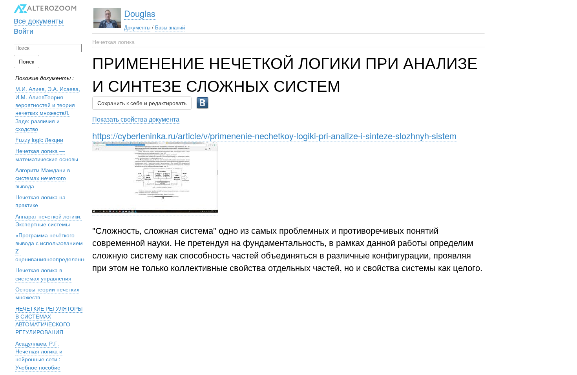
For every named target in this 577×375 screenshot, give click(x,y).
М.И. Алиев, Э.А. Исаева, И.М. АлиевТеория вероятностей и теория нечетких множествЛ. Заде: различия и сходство (47, 108)
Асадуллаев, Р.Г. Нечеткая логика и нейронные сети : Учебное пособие (38, 355)
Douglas (139, 13)
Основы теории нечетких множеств (47, 293)
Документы (137, 27)
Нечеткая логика (113, 42)
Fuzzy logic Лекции (39, 140)
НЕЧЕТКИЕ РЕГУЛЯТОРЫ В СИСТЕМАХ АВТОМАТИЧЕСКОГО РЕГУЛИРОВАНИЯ (48, 320)
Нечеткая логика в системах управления (43, 274)
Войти (23, 30)
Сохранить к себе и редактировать (141, 103)
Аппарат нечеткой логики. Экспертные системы (48, 220)
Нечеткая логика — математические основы (46, 154)
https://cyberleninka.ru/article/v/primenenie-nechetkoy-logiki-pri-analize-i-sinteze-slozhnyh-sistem (274, 135)
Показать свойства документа (135, 119)
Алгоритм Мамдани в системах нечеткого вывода (42, 178)
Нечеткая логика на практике (40, 201)
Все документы (39, 20)
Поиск (26, 61)
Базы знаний (170, 27)
